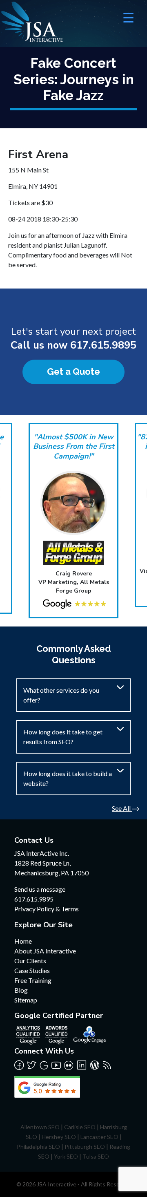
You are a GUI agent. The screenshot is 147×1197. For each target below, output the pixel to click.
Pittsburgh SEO (85, 1146)
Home (23, 941)
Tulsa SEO (95, 1156)
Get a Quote (73, 371)
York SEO (66, 1156)
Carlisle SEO (80, 1126)
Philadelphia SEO (38, 1146)
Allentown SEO (40, 1126)
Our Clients (30, 960)
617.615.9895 (103, 345)
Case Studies (32, 970)
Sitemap (25, 1000)
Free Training (32, 980)
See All (122, 808)
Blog (21, 990)
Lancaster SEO (99, 1136)
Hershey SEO (59, 1136)
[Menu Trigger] (128, 17)
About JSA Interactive (45, 951)
